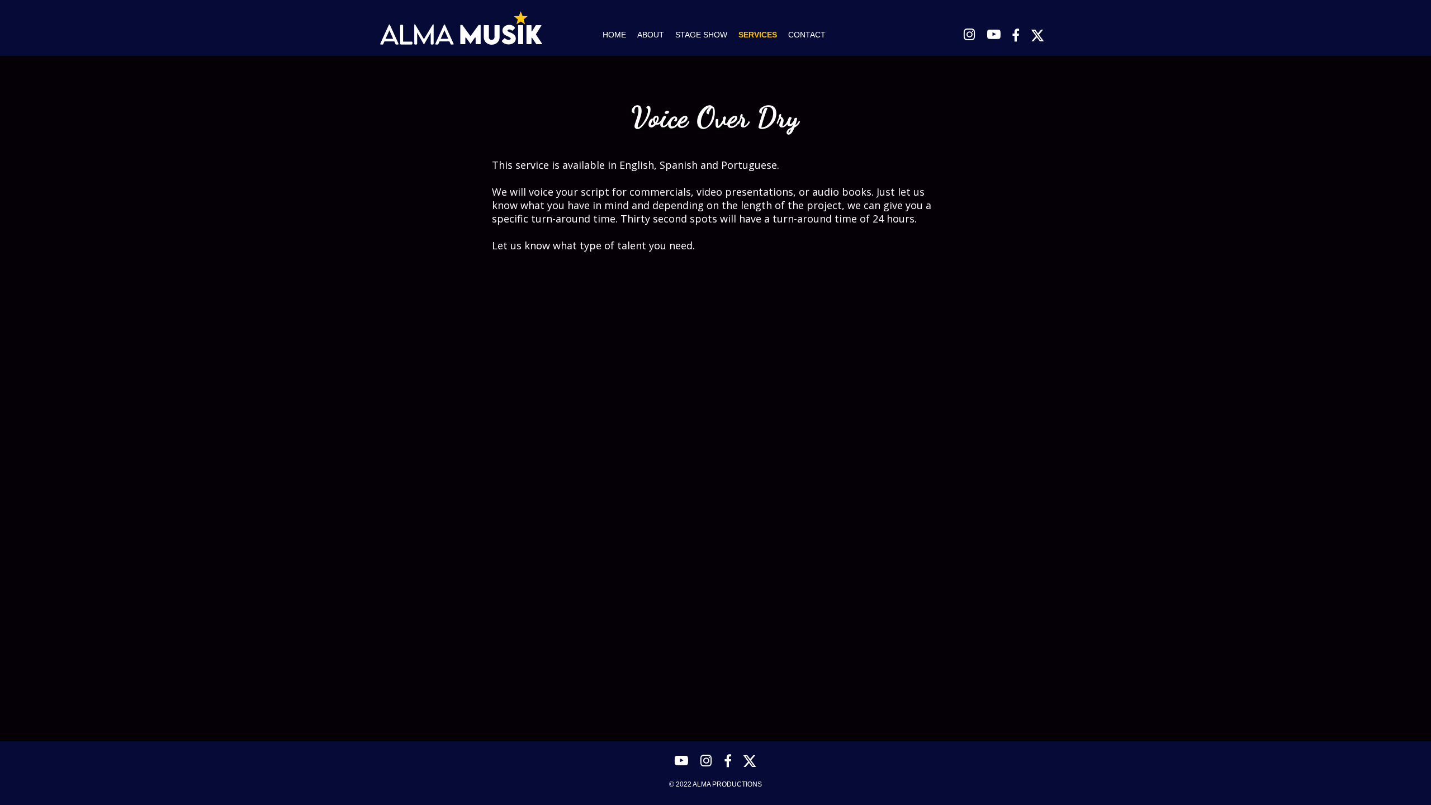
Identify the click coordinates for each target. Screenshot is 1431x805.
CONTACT (807, 34)
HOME (614, 34)
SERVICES (757, 34)
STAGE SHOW (701, 34)
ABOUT (650, 34)
